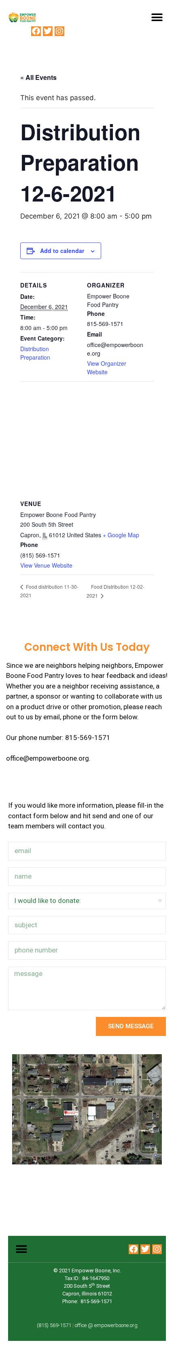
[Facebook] (36, 31)
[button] (157, 17)
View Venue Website (46, 565)
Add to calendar (62, 251)
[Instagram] (59, 31)
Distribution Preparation (35, 353)
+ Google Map (121, 535)
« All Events (38, 77)
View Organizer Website (106, 367)
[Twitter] (48, 31)
